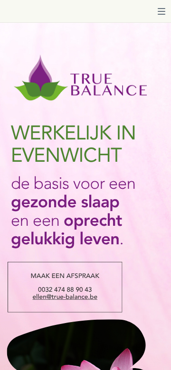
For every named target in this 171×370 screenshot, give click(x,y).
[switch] (161, 11)
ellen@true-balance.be (65, 298)
